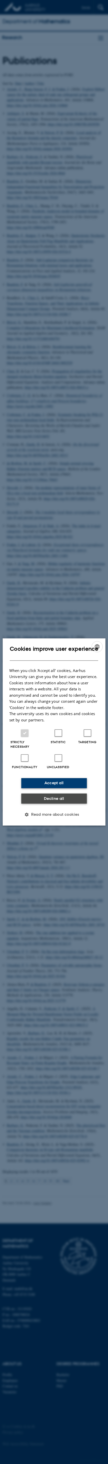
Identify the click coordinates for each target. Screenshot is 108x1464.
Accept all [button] (54, 782)
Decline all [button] (54, 798)
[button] (54, 814)
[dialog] (54, 732)
